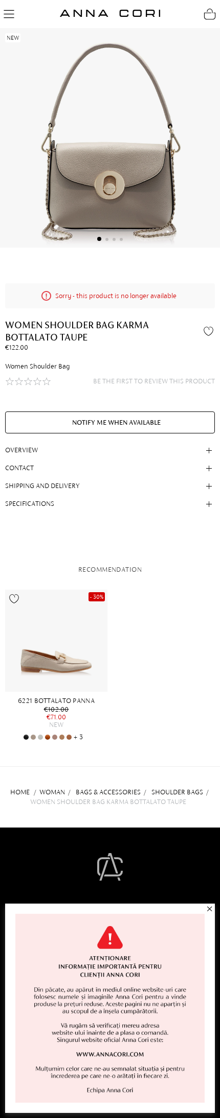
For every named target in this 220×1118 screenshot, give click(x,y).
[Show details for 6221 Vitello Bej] (61, 737)
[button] (99, 239)
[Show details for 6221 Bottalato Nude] (54, 737)
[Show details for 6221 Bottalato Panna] (56, 641)
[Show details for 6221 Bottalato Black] (26, 737)
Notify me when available (116, 422)
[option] (59, 665)
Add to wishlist (209, 330)
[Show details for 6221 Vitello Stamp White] (40, 737)
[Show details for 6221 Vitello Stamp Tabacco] (47, 737)
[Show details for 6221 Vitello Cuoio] (69, 737)
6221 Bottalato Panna (56, 700)
